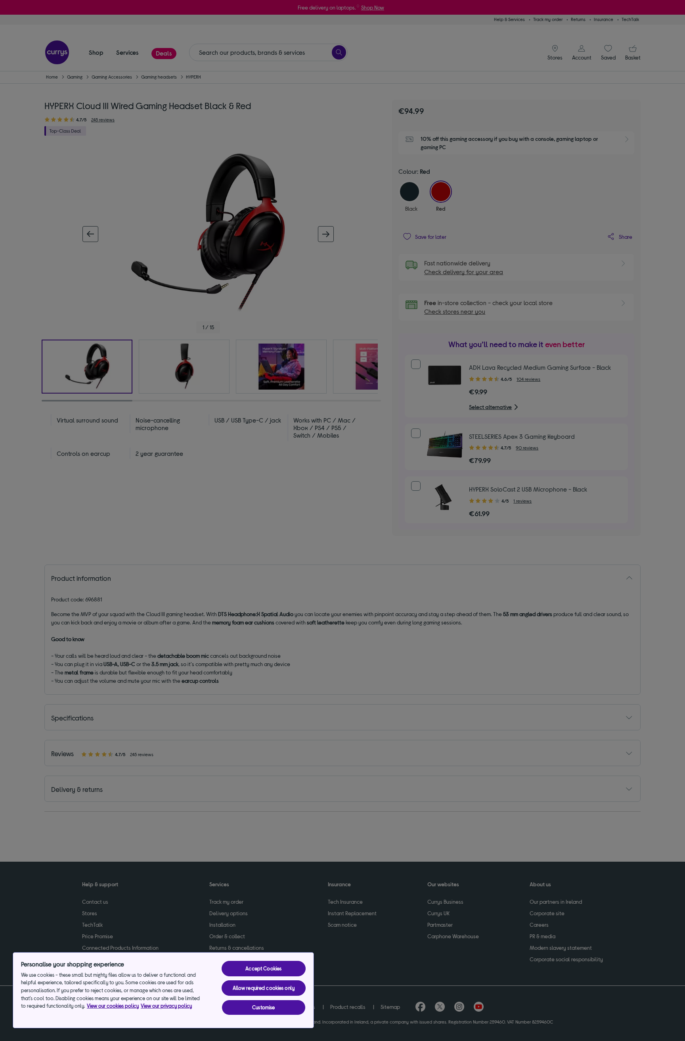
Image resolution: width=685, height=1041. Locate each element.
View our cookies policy (113, 1006)
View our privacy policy (166, 1006)
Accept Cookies (263, 968)
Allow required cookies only (264, 988)
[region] (163, 990)
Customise (263, 1007)
